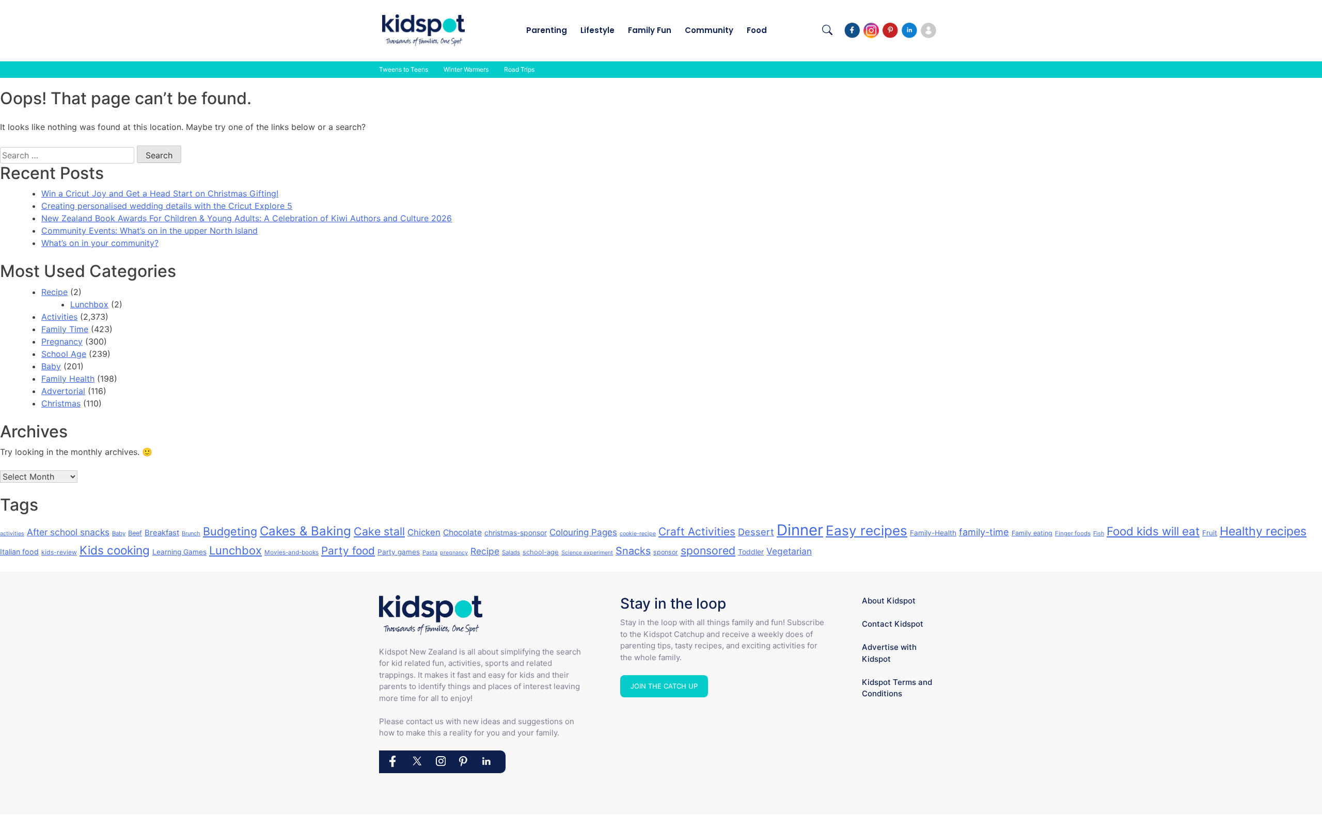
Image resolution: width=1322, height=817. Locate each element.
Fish (1098, 533)
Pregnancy (62, 341)
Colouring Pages (583, 532)
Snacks (633, 551)
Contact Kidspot (892, 624)
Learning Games (179, 552)
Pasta (429, 552)
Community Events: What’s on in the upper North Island (149, 230)
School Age (63, 354)
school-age (541, 552)
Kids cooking (115, 550)
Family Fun (649, 30)
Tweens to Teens (403, 69)
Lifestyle (597, 30)
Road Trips (519, 69)
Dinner (800, 530)
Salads (511, 552)
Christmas (61, 403)
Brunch (191, 533)
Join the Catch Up (664, 686)
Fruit (1209, 533)
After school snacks (68, 532)
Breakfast (162, 532)
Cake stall (379, 531)
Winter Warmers (466, 69)
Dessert (756, 531)
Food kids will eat (1153, 531)
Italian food (19, 551)
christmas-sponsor (515, 532)
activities (12, 533)
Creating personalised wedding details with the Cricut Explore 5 (166, 206)
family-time (984, 532)
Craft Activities (696, 531)
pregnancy (454, 552)
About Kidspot (889, 601)
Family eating (1032, 533)
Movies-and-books (291, 552)
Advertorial (63, 391)
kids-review (59, 552)
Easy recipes (866, 530)
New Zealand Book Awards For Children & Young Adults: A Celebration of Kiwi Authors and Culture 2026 (246, 218)
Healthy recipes (1263, 531)
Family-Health (933, 533)
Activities (59, 317)
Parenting (546, 30)
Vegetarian (789, 551)
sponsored (708, 550)
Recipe (54, 292)
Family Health (68, 378)
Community (709, 30)
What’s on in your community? (100, 243)
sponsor (665, 552)
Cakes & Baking (305, 531)
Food (757, 30)
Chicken (423, 532)
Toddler (751, 551)
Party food (348, 550)
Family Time (64, 329)
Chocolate (462, 532)
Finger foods (1073, 533)
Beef (135, 533)
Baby (51, 366)
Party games (398, 552)
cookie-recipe (638, 533)
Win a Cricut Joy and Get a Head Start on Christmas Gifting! (159, 193)
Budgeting (230, 531)
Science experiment (587, 552)
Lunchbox (89, 304)
